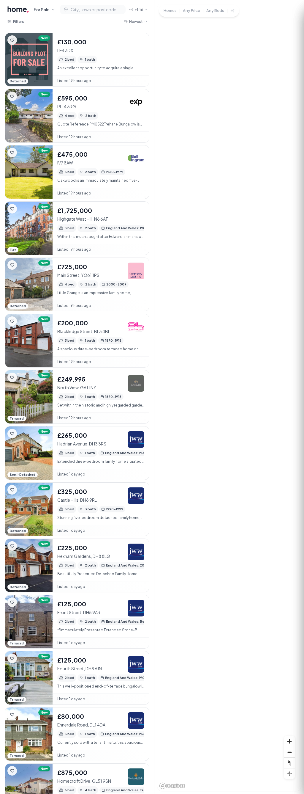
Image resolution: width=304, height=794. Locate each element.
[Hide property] (24, 40)
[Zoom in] (289, 741)
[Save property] (12, 40)
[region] (229, 397)
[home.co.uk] (18, 9)
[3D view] (289, 773)
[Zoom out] (289, 752)
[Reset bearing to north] (289, 762)
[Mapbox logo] (172, 785)
